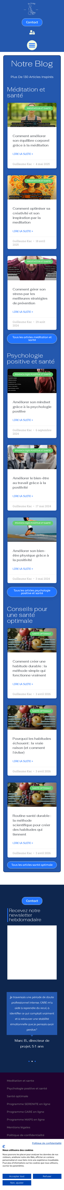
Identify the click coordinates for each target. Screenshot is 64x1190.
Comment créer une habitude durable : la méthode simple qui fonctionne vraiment (30, 668)
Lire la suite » (23, 154)
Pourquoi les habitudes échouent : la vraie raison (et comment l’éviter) (32, 745)
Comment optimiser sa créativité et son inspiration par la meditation (31, 215)
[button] (32, 45)
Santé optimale (17, 1096)
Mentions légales (18, 1127)
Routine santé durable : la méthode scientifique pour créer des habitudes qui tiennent (32, 825)
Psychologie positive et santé (27, 1088)
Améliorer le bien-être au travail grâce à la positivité (31, 483)
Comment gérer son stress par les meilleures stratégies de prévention (30, 296)
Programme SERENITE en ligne (28, 1104)
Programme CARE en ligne (25, 1111)
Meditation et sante (20, 1080)
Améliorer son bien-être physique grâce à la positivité (31, 555)
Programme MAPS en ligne (26, 1119)
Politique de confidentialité (46, 1143)
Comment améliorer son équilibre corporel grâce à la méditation (31, 140)
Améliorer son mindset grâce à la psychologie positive (32, 407)
